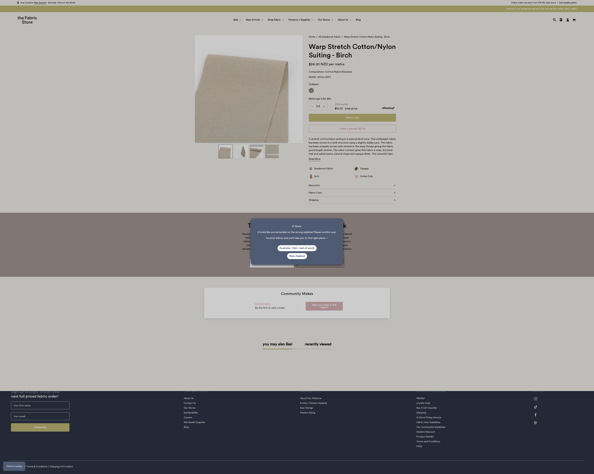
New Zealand (297, 256)
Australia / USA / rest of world (297, 248)
